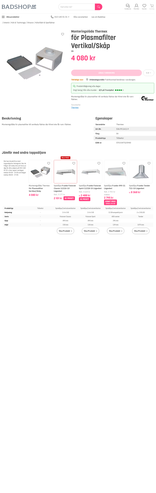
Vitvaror (30, 22)
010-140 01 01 (60, 17)
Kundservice (128, 9)
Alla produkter (12, 17)
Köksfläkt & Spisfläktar (45, 22)
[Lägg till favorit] (62, 34)
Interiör (6, 22)
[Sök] (98, 7)
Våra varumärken (80, 17)
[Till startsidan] (19, 7)
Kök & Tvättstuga (18, 22)
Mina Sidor (136, 9)
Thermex (75, 107)
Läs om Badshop (98, 17)
